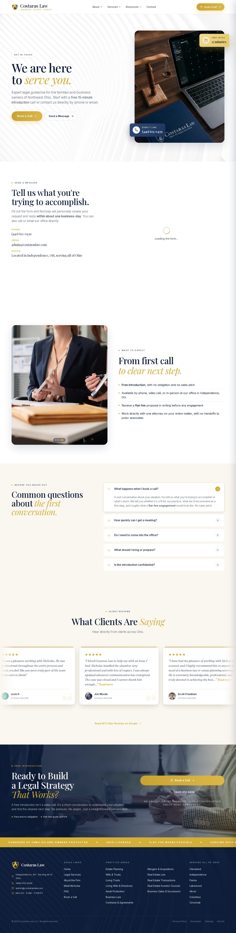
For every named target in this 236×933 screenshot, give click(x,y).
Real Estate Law (156, 874)
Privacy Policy (179, 921)
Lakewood (196, 885)
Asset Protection (115, 891)
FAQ (66, 891)
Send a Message (59, 116)
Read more (16, 684)
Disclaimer (195, 921)
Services (112, 6)
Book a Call (210, 7)
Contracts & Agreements (119, 902)
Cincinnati (195, 902)
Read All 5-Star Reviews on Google (116, 723)
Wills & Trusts (113, 874)
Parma (193, 880)
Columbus (195, 897)
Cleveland (195, 869)
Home (67, 869)
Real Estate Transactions (161, 880)
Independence (198, 874)
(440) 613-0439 (21, 234)
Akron (193, 891)
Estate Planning (114, 869)
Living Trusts (113, 880)
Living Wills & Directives (119, 885)
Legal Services (72, 874)
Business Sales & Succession (164, 891)
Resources (132, 6)
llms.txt (220, 921)
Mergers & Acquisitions (161, 869)
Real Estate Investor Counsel (164, 885)
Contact (151, 6)
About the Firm (72, 880)
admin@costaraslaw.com (29, 245)
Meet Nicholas (72, 885)
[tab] (56, 440)
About (96, 6)
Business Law (113, 897)
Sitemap (209, 921)
